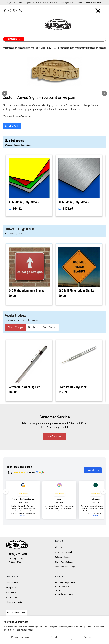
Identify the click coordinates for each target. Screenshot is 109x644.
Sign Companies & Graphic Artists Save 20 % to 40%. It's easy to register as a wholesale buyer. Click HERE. (54, 2)
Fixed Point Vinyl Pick (72, 387)
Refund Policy (11, 592)
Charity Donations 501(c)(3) (65, 567)
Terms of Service (12, 583)
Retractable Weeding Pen (24, 387)
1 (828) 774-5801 (54, 436)
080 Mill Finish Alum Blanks (76, 291)
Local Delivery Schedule (64, 552)
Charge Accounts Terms (64, 562)
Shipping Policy (11, 597)
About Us (58, 547)
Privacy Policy (11, 587)
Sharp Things (15, 327)
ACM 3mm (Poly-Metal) (24, 202)
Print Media (49, 327)
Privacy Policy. (26, 629)
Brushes (33, 327)
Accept (54, 637)
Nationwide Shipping (62, 557)
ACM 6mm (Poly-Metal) (73, 202)
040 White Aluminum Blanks (26, 291)
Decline (87, 637)
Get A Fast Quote (12, 126)
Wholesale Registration (14, 602)
